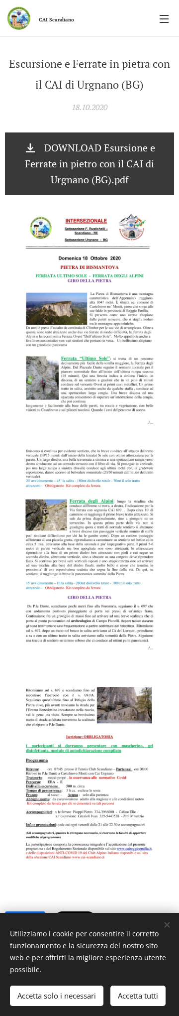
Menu (164, 18)
